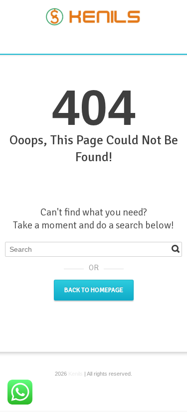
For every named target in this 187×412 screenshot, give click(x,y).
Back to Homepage (93, 290)
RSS (95, 40)
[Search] (176, 248)
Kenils (75, 374)
